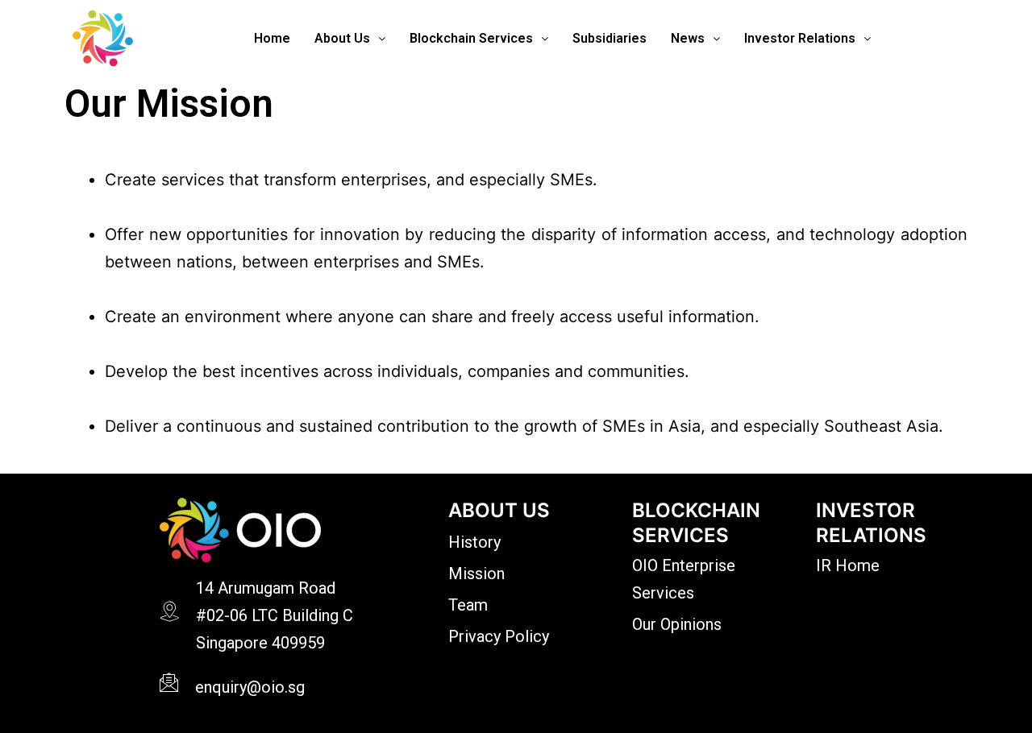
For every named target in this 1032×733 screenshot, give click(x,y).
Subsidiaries (609, 38)
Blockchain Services (471, 38)
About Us (342, 38)
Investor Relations (799, 38)
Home (272, 38)
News (688, 38)
